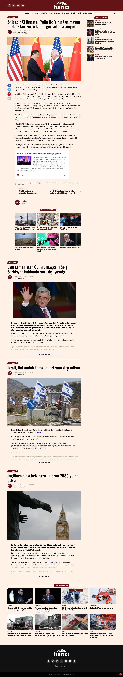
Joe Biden (46, 183)
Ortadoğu (44, 13)
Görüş (79, 13)
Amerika (26, 13)
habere (50, 562)
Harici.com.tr (21, 32)
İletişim (66, 666)
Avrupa (37, 13)
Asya (32, 13)
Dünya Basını (65, 13)
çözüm (32, 183)
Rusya (50, 13)
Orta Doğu (53, 183)
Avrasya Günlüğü (87, 13)
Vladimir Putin (19, 184)
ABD (23, 183)
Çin (27, 183)
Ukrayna (77, 183)
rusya (60, 183)
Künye (56, 666)
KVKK (61, 666)
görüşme (39, 183)
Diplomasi (57, 13)
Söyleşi (73, 13)
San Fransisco (68, 183)
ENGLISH (97, 13)
